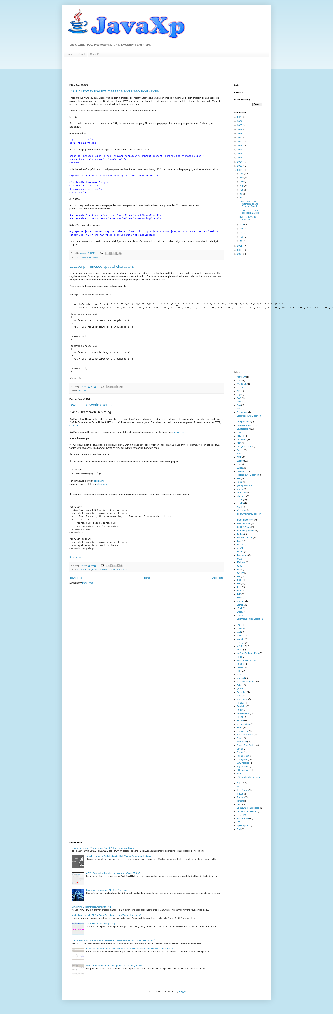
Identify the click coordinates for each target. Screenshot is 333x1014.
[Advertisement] (153, 70)
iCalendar (241, 510)
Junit (239, 590)
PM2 (239, 674)
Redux (240, 710)
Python (240, 685)
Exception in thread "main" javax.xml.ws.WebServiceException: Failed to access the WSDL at (129, 949)
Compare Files (244, 422)
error (239, 464)
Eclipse (240, 461)
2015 (240, 158)
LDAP (239, 608)
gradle (240, 489)
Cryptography (243, 429)
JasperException (245, 537)
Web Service (243, 818)
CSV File (241, 436)
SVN (239, 786)
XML (239, 822)
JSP (110, 570)
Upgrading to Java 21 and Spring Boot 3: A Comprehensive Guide (103, 848)
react (239, 696)
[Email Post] (101, 253)
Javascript (81, 391)
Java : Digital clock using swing (101, 923)
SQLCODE (242, 766)
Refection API (243, 713)
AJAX (79, 570)
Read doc (241, 706)
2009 (240, 254)
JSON (239, 580)
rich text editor (243, 724)
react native (242, 699)
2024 (240, 121)
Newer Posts (76, 578)
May (242, 224)
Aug (242, 190)
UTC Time (241, 815)
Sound (240, 749)
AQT (239, 394)
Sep (242, 185)
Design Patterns (244, 446)
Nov (242, 177)
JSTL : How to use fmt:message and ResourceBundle (114, 91)
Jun (242, 198)
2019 (240, 141)
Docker (240, 450)
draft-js (240, 454)
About (81, 54)
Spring (95, 257)
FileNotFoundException (248, 475)
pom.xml (241, 678)
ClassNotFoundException (249, 416)
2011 (240, 246)
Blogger (182, 991)
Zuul (239, 829)
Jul (241, 194)
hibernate (241, 496)
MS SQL (241, 642)
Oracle (240, 667)
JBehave (241, 562)
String (239, 783)
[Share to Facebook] (117, 253)
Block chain (242, 412)
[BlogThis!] (110, 253)
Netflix (240, 650)
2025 (240, 117)
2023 (240, 125)
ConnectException (245, 425)
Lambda (241, 605)
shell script (242, 742)
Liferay (240, 612)
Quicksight (242, 692)
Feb (242, 237)
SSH (239, 773)
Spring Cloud (243, 756)
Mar (242, 232)
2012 (240, 170)
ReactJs (240, 703)
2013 (240, 166)
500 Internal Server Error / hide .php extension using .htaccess (115, 965)
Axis (239, 405)
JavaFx (240, 552)
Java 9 (240, 544)
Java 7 (240, 541)
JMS (239, 569)
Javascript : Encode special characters (101, 266)
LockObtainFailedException (250, 619)
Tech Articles (243, 790)
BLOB (239, 409)
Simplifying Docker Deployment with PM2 (91, 907)
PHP (239, 671)
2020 (240, 137)
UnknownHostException (248, 808)
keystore (241, 601)
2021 (240, 133)
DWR (89, 570)
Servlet (240, 738)
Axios (239, 401)
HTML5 (240, 503)
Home (70, 54)
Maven (240, 635)
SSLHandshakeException (249, 777)
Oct (241, 181)
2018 (240, 145)
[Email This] (107, 253)
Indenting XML (243, 523)
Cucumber (242, 439)
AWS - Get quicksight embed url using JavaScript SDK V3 (113, 873)
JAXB (239, 559)
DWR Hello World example (91, 405)
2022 (240, 129)
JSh (238, 576)
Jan (242, 241)
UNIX (239, 804)
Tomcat (240, 801)
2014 (240, 162)
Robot (239, 727)
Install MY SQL (244, 527)
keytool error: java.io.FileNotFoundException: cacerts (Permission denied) (106, 915)
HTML (94, 570)
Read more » (75, 557)
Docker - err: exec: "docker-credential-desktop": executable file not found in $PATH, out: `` (113, 940)
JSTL (89, 257)
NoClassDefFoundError (248, 653)
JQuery (240, 573)
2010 (240, 250)
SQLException (243, 770)
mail (239, 632)
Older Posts (217, 578)
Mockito (240, 639)
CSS (239, 432)
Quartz (240, 688)
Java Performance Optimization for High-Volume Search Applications (118, 856)
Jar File (240, 534)
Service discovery (245, 734)
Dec (242, 173)
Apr (242, 228)
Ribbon (240, 720)
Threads (241, 797)
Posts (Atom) (88, 583)
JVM (239, 594)
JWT (239, 598)
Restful (240, 717)
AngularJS (242, 384)
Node (239, 657)
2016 (240, 154)
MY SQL (241, 646)
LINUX (240, 615)
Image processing (245, 520)
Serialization (243, 731)
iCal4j (239, 507)
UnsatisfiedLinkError (246, 811)
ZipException (243, 825)
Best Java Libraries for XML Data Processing (107, 890)
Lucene (240, 628)
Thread (240, 794)
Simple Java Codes (121, 570)
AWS (239, 398)
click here (74, 425)
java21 (240, 548)
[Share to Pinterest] (120, 253)
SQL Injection (243, 763)
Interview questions (246, 530)
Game (239, 482)
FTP (239, 478)
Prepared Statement (246, 681)
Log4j (239, 625)
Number (240, 664)
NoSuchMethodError (246, 660)
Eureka (240, 468)
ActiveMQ (241, 377)
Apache (240, 387)
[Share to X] (114, 253)
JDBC (239, 566)
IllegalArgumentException (249, 514)
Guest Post (96, 54)
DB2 (239, 443)
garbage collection (245, 485)
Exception (81, 257)
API (84, 570)
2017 (240, 150)
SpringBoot (242, 759)
